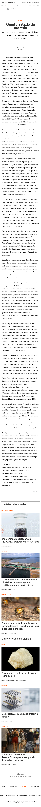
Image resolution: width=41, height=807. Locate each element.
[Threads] (22, 777)
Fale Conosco (35, 786)
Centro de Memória (35, 795)
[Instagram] (16, 777)
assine (23, 2)
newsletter (28, 2)
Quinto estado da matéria (20, 26)
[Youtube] (27, 777)
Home (3, 786)
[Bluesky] (19, 777)
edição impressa (35, 2)
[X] (13, 777)
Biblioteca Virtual (22, 795)
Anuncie (24, 786)
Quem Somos (13, 786)
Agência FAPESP (10, 795)
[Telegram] (25, 777)
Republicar (12, 9)
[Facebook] (11, 777)
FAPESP (2, 795)
